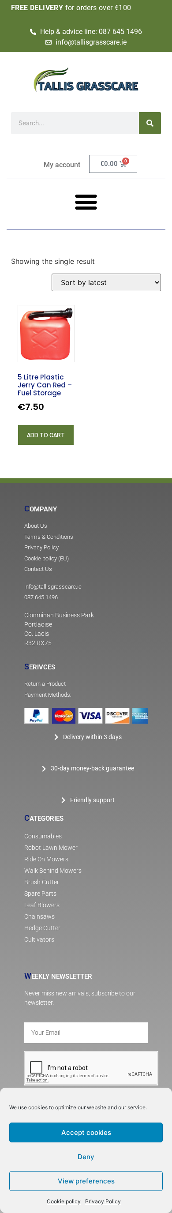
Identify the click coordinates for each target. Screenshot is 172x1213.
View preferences (86, 1181)
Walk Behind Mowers (53, 871)
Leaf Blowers (42, 905)
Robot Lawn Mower (51, 848)
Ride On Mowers (46, 859)
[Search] (150, 123)
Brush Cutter (41, 882)
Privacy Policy (103, 1201)
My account (62, 165)
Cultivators (39, 939)
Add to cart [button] (46, 434)
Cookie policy (64, 1201)
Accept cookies (86, 1132)
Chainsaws (39, 916)
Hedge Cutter (42, 928)
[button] (86, 201)
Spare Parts (40, 894)
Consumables (43, 836)
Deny (86, 1157)
